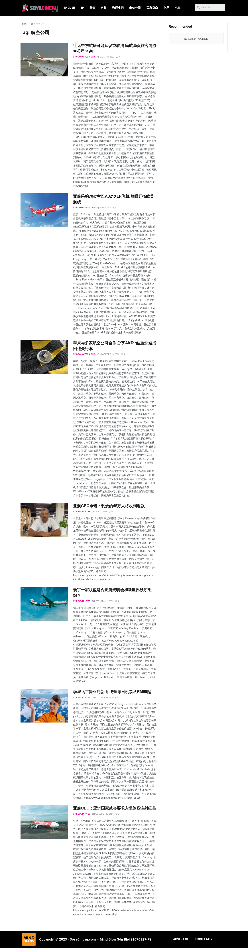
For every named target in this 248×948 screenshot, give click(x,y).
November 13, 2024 (109, 354)
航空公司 (40, 23)
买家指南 (152, 7)
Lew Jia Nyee (83, 511)
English (69, 7)
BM (82, 7)
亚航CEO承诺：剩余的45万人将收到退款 (109, 505)
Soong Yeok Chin (85, 56)
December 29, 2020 (103, 697)
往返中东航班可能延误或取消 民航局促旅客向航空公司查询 (114, 48)
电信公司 (135, 7)
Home (24, 23)
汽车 (177, 7)
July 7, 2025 (105, 207)
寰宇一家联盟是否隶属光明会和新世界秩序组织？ (112, 592)
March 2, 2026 (106, 56)
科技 (104, 7)
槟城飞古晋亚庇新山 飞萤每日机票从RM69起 (112, 691)
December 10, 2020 (103, 813)
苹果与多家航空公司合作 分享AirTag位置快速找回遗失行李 (114, 345)
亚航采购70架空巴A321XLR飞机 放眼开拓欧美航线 (113, 199)
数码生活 (118, 7)
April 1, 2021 (100, 511)
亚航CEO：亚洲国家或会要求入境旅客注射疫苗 (114, 808)
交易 (166, 7)
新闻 (92, 7)
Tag (31, 23)
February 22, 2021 (103, 600)
